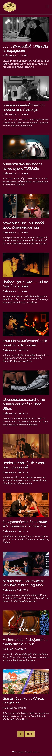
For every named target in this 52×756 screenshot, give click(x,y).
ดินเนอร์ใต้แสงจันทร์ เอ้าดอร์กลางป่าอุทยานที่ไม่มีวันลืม (22, 166)
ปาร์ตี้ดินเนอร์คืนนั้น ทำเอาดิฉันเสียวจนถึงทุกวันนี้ (24, 465)
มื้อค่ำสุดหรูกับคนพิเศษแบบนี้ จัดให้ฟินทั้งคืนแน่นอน (25, 284)
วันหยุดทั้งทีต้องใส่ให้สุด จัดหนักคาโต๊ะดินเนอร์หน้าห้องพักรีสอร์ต (25, 524)
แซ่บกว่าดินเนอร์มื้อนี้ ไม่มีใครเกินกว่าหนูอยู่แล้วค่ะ (25, 48)
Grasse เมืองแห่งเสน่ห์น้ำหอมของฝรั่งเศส (23, 700)
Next (29, 734)
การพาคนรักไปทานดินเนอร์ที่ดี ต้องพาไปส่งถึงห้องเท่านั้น (23, 225)
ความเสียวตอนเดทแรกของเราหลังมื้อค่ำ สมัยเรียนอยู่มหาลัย (23, 583)
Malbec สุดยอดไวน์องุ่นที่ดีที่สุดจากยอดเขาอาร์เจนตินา (25, 642)
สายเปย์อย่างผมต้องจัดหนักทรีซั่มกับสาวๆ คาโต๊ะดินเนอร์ (25, 343)
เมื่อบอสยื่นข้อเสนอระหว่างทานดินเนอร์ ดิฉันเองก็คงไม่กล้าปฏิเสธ (24, 404)
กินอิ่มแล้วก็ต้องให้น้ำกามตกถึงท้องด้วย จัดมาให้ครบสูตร (24, 107)
